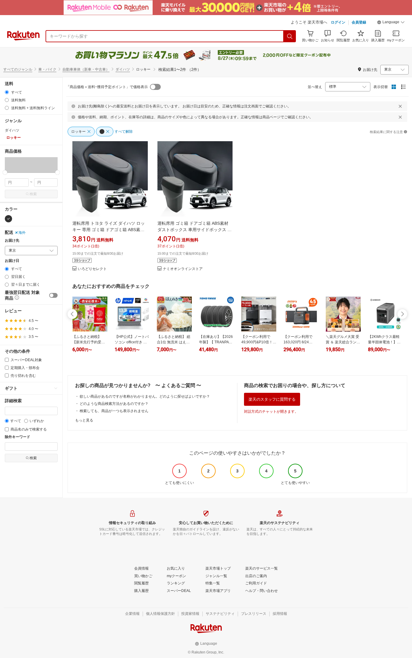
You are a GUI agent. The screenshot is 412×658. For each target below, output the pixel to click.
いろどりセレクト (92, 269)
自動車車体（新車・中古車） (85, 69)
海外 (22, 232)
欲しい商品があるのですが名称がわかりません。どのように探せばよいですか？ (145, 396)
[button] (391, 23)
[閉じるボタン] (400, 106)
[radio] (7, 92)
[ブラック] (8, 218)
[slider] (5, 172)
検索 (33, 194)
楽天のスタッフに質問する (272, 399)
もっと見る (84, 420)
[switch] (53, 295)
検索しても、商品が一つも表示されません (114, 411)
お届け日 (12, 261)
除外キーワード (17, 437)
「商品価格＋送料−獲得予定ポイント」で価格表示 (107, 87)
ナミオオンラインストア (183, 269)
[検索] (290, 36)
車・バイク (47, 69)
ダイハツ (123, 69)
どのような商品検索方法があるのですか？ (114, 404)
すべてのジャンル (17, 69)
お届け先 (12, 241)
